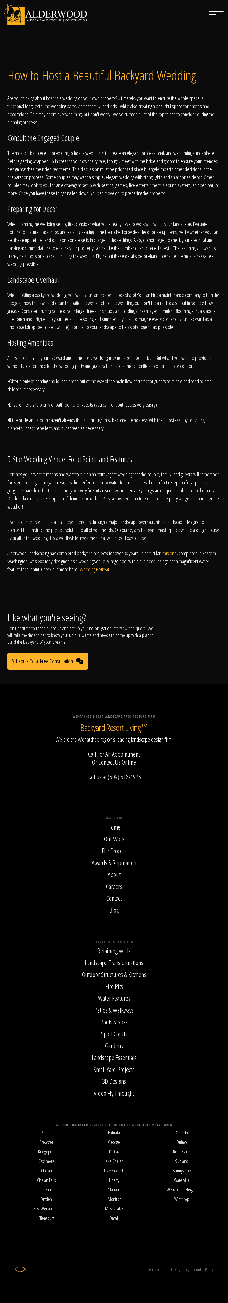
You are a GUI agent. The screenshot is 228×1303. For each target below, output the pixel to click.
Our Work (114, 838)
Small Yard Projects (114, 1069)
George (114, 1142)
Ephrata (114, 1132)
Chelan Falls (46, 1180)
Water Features (114, 998)
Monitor (114, 1199)
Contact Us (109, 761)
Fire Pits (114, 986)
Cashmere (46, 1161)
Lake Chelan (114, 1161)
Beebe (46, 1132)
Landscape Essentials (114, 1057)
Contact (114, 898)
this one (170, 553)
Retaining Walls (114, 950)
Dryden (46, 1199)
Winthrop (181, 1199)
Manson (114, 1189)
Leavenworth (114, 1170)
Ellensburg (46, 1218)
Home (114, 826)
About (114, 874)
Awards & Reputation (114, 862)
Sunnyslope (182, 1170)
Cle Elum (46, 1189)
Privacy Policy (180, 1269)
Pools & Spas (114, 1021)
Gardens (114, 1045)
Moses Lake (114, 1208)
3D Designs (114, 1081)
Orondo (182, 1132)
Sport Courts (114, 1033)
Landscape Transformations (114, 962)
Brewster (46, 1142)
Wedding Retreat (94, 569)
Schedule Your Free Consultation (42, 661)
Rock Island (181, 1151)
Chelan (46, 1170)
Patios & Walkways (114, 1009)
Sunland (181, 1161)
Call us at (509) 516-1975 (114, 776)
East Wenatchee (46, 1208)
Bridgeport (46, 1151)
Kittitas (114, 1151)
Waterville (182, 1180)
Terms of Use (157, 1269)
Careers (114, 886)
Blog (114, 909)
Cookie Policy (203, 1269)
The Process (114, 850)
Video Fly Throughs (114, 1093)
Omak (114, 1218)
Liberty (114, 1180)
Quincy (181, 1142)
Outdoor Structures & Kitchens (114, 974)
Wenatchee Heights (182, 1189)
